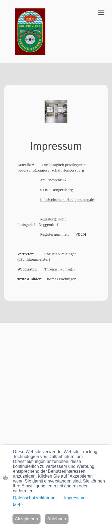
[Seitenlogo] (30, 31)
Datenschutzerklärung (34, 498)
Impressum (74, 498)
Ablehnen (56, 518)
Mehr (18, 505)
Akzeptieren (26, 518)
